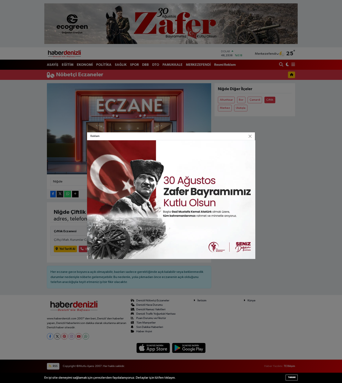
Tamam (291, 377)
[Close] (250, 136)
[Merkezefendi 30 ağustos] (171, 199)
